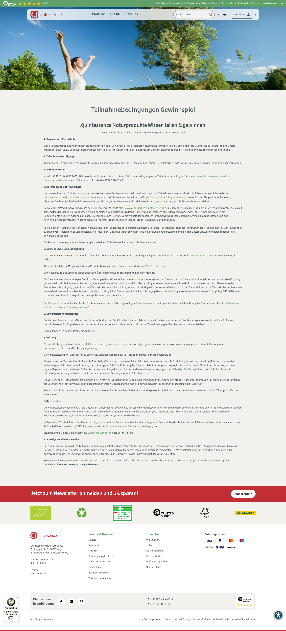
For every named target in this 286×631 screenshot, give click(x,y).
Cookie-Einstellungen (244, 619)
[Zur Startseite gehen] (46, 15)
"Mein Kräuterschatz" (202, 255)
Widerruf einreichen (99, 578)
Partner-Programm (99, 572)
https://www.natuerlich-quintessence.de (66, 197)
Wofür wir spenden (157, 561)
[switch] (11, 618)
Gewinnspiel (95, 567)
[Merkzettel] (218, 14)
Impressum (155, 619)
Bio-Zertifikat (153, 567)
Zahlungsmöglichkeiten (101, 556)
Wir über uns (153, 540)
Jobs (149, 545)
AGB (144, 619)
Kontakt (92, 540)
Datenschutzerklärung (100, 433)
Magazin (93, 550)
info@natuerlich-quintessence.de (49, 552)
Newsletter (94, 545)
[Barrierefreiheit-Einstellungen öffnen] (278, 615)
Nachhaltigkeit (154, 550)
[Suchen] (211, 14)
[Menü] (17, 598)
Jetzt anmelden (243, 494)
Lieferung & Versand (99, 561)
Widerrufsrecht (221, 619)
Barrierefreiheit (201, 619)
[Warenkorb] (225, 14)
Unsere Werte (153, 556)
